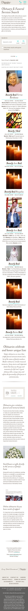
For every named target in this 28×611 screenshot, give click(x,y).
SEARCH (4, 38)
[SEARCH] (23, 41)
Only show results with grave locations (12, 48)
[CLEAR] (18, 41)
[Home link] (6, 2)
